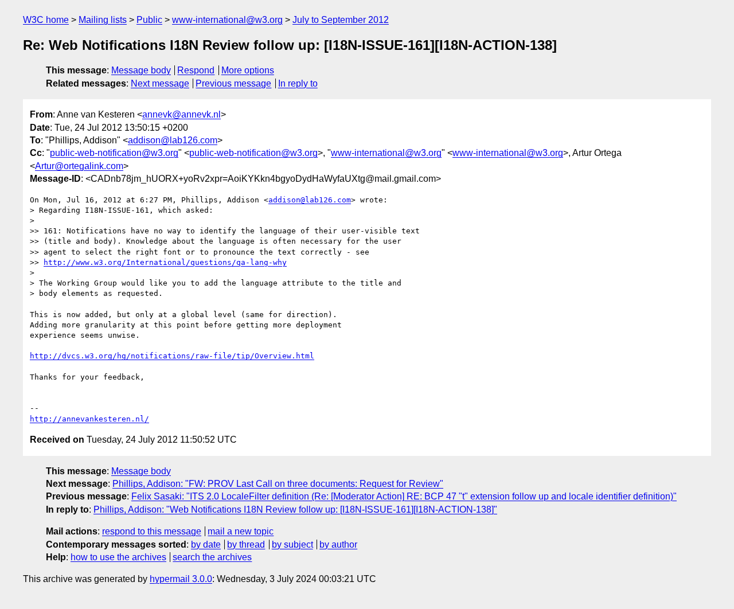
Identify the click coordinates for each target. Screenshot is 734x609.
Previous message (233, 83)
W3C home (46, 20)
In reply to (298, 83)
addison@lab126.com (172, 140)
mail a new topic (241, 531)
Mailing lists (103, 20)
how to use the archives (118, 557)
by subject (292, 544)
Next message (160, 83)
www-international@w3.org (227, 20)
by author (338, 544)
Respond (195, 70)
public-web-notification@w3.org (114, 153)
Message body (141, 70)
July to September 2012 (340, 20)
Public (149, 20)
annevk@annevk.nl (181, 114)
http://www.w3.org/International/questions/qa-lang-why (165, 262)
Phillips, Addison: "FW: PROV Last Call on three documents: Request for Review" (277, 484)
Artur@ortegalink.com (79, 166)
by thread (246, 544)
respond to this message (151, 531)
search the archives (212, 557)
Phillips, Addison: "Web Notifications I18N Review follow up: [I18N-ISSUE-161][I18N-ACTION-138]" (295, 509)
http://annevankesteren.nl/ (89, 419)
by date (206, 544)
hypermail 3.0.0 (181, 579)
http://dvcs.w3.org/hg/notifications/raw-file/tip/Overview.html (172, 356)
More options (247, 70)
